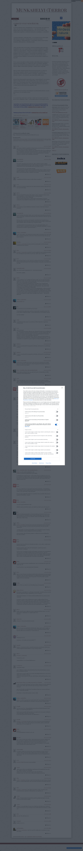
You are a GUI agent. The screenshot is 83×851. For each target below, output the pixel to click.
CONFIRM (33, 458)
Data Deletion (34, 463)
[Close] (62, 388)
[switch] (56, 412)
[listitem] (41, 409)
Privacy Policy (48, 463)
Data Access (41, 463)
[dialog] (41, 425)
